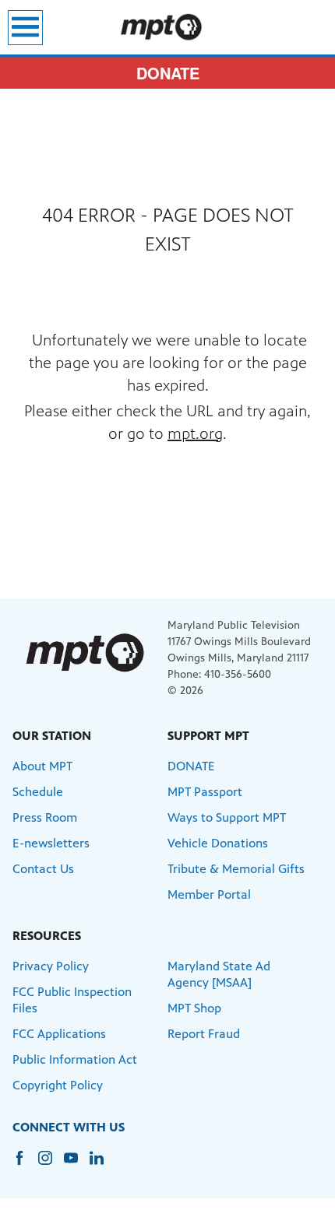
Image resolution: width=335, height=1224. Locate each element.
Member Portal (209, 894)
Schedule (37, 791)
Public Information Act (74, 1059)
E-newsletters (51, 843)
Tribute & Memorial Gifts (236, 868)
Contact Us (43, 868)
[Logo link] (84, 652)
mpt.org (195, 434)
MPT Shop (194, 1008)
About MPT (42, 766)
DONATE (167, 72)
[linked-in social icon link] (102, 1165)
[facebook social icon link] (25, 1165)
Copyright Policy (57, 1085)
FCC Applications (59, 1033)
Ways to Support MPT (227, 817)
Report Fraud (204, 1033)
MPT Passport (205, 791)
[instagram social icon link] (51, 1165)
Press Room (44, 817)
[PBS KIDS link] (167, 27)
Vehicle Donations (218, 843)
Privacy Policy (50, 966)
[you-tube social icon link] (77, 1165)
